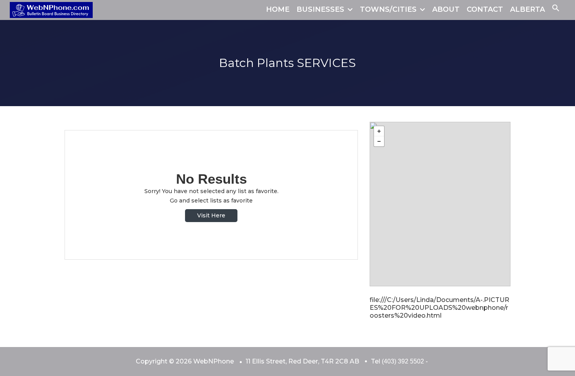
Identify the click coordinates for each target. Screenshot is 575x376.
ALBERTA (527, 9)
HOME (277, 9)
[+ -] (440, 204)
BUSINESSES (320, 9)
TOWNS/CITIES (388, 9)
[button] (556, 9)
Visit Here (211, 215)
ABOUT (446, 9)
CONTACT (485, 9)
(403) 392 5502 (403, 361)
